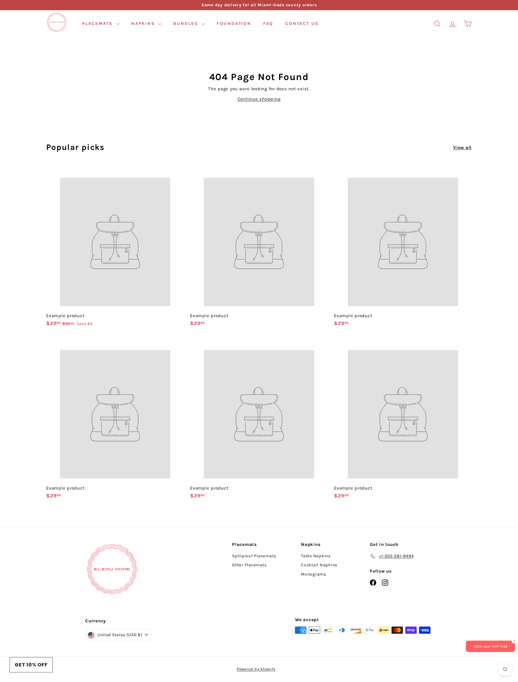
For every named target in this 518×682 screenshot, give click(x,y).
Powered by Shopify (256, 669)
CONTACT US (302, 23)
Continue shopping (259, 99)
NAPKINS (144, 23)
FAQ (268, 23)
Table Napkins (316, 555)
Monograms (313, 574)
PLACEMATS (98, 23)
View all (462, 147)
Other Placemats (249, 564)
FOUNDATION (234, 23)
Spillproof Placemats (254, 555)
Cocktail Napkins (319, 564)
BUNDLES (186, 23)
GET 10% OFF (31, 664)
